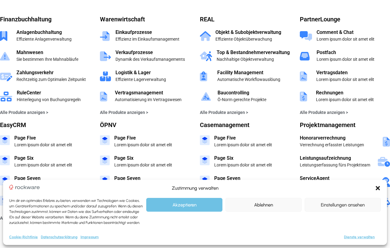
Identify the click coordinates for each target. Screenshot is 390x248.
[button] (378, 188)
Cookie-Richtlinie (23, 237)
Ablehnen (263, 205)
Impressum (89, 237)
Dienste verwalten (359, 237)
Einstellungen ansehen (343, 205)
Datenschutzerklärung (59, 237)
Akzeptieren (184, 205)
